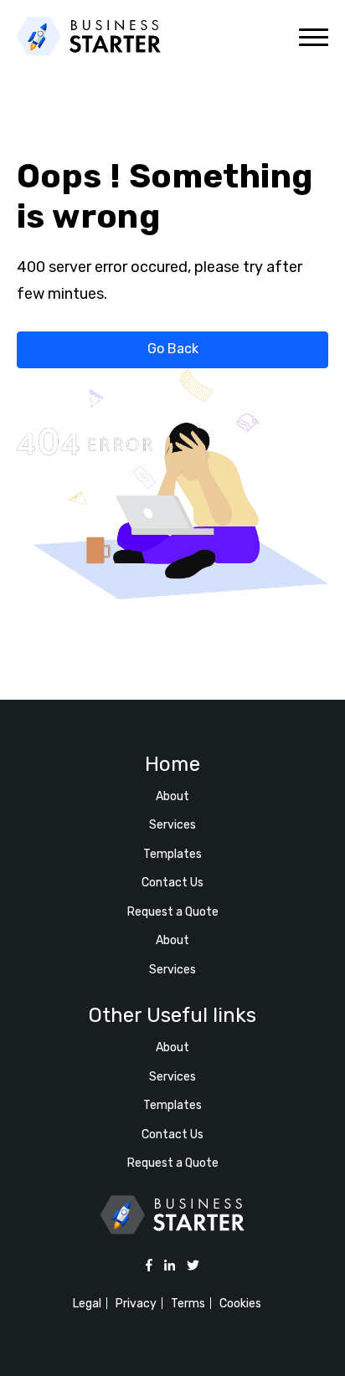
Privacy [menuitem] (136, 1303)
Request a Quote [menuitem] (173, 912)
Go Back (172, 349)
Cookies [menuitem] (240, 1303)
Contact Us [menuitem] (172, 882)
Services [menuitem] (172, 825)
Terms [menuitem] (188, 1303)
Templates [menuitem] (172, 854)
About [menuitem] (172, 796)
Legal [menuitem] (87, 1303)
